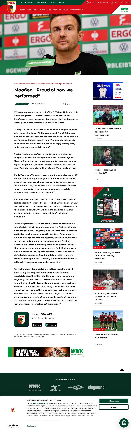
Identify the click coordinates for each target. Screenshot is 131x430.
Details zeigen (32, 426)
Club (49, 10)
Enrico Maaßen (28, 336)
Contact (62, 2)
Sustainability (76, 10)
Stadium (57, 10)
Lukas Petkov (39, 336)
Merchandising (41, 2)
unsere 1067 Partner (40, 403)
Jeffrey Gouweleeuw (58, 334)
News (22, 10)
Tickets (53, 2)
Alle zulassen (114, 401)
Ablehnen (114, 407)
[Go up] (122, 368)
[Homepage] (12, 7)
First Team (31, 10)
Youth (65, 10)
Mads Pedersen (71, 334)
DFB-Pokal (18, 336)
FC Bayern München (26, 334)
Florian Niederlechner (42, 334)
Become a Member (26, 2)
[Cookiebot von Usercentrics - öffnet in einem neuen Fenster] (13, 426)
